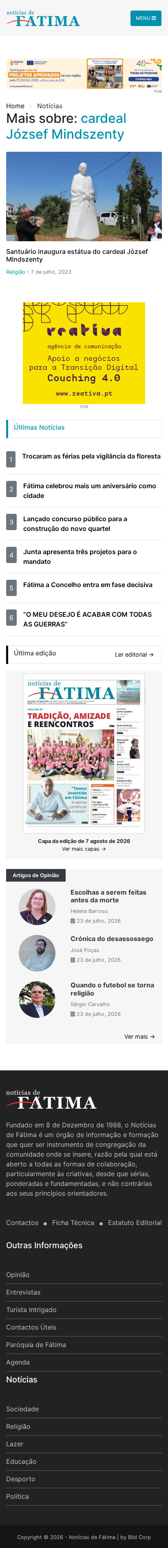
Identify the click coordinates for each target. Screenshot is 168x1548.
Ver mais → (139, 1036)
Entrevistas (23, 1292)
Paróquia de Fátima (36, 1345)
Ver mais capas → (84, 849)
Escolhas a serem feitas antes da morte (108, 896)
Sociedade (22, 1409)
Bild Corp (139, 1537)
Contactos (23, 1222)
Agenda (18, 1362)
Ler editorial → (134, 654)
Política (17, 1496)
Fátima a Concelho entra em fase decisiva (88, 585)
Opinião (18, 1275)
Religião (18, 1426)
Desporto (20, 1479)
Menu (144, 18)
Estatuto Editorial (135, 1222)
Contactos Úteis (31, 1327)
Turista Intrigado (31, 1310)
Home (16, 106)
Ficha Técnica (74, 1222)
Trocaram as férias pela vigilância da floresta (91, 456)
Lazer (14, 1444)
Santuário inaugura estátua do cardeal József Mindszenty (77, 255)
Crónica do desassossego (112, 938)
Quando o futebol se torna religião (112, 989)
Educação (21, 1461)
